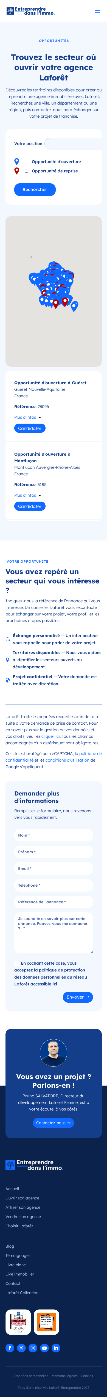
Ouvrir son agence (22, 1198)
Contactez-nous (51, 1122)
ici (54, 984)
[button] (55, 304)
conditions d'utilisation (67, 760)
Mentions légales (65, 1376)
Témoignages (17, 1255)
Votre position (28, 143)
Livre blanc (15, 1264)
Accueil (12, 1188)
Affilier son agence (22, 1207)
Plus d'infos (25, 417)
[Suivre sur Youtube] (44, 1348)
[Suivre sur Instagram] (33, 1348)
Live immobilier (19, 1274)
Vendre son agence (23, 1216)
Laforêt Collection (21, 1292)
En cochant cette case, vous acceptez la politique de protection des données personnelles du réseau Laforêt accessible (50, 974)
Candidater (29, 428)
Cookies (87, 1376)
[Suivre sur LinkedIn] (56, 1348)
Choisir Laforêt (19, 1226)
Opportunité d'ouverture (56, 161)
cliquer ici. (51, 736)
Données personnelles (31, 1376)
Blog (9, 1246)
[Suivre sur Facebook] (9, 1348)
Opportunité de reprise (55, 170)
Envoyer (75, 997)
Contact (12, 1283)
